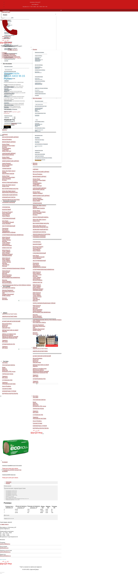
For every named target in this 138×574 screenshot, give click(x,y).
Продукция (6, 13)
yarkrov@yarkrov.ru (5, 551)
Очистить (14, 123)
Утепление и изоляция (9, 201)
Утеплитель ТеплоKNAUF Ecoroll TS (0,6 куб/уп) (12, 465)
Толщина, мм (7, 120)
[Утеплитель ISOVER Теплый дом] (11, 470)
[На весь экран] (1, 572)
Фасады (5, 128)
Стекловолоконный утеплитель (11, 56)
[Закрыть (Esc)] (3, 572)
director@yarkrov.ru (5, 555)
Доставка (5, 16)
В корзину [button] (5, 462)
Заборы (5, 312)
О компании (6, 11)
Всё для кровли (37, 98)
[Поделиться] (2, 572)
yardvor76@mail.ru (5, 544)
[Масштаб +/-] (0, 572)
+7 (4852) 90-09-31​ (13, 50)
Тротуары (5, 361)
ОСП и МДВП (6, 286)
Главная (4, 52)
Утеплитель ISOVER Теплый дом (8, 474)
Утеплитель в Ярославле (9, 55)
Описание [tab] (8, 482)
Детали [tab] (8, 483)
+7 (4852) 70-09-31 (6, 38)
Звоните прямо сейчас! (6, 36)
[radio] (15, 117)
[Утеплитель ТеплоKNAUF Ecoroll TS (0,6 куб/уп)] (15, 460)
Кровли (5, 14)
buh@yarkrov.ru (4, 548)
